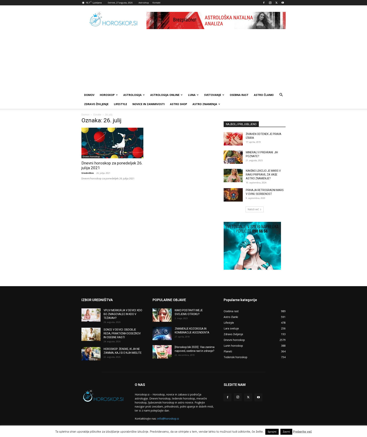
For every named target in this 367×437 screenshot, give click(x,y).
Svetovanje (212, 95)
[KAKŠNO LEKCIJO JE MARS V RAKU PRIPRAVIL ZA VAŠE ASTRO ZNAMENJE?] (233, 175)
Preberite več (302, 431)
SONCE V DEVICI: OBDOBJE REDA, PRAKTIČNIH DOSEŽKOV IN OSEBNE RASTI (122, 333)
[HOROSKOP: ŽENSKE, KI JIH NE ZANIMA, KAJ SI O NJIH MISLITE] (91, 353)
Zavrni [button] (286, 431)
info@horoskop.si (168, 418)
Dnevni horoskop (91, 156)
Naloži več (253, 209)
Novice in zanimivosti (148, 104)
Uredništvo (87, 173)
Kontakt (156, 2)
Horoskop (107, 95)
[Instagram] (270, 2)
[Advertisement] (183, 61)
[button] (281, 95)
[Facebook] (264, 2)
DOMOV (89, 95)
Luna (192, 95)
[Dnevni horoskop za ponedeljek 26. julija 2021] (112, 143)
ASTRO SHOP (178, 104)
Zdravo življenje (96, 104)
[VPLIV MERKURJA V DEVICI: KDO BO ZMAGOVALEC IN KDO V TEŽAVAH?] (91, 315)
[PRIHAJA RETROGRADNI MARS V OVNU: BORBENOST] (233, 195)
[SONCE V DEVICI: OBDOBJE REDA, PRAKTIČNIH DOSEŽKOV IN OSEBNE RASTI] (91, 334)
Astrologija (132, 95)
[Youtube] (283, 2)
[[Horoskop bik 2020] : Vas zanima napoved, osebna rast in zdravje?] (162, 352)
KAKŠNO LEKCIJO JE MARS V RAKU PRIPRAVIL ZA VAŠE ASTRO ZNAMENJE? (263, 174)
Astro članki (264, 95)
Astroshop (144, 2)
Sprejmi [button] (272, 431)
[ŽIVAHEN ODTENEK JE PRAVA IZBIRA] (233, 138)
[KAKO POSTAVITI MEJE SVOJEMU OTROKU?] (162, 315)
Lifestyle (120, 104)
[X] (276, 2)
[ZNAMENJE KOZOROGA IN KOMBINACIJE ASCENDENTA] (162, 333)
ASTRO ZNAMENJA (204, 104)
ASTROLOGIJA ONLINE (164, 95)
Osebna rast (239, 95)
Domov (85, 114)
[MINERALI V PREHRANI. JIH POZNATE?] (233, 157)
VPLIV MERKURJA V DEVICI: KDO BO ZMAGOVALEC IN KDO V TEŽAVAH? (123, 314)
